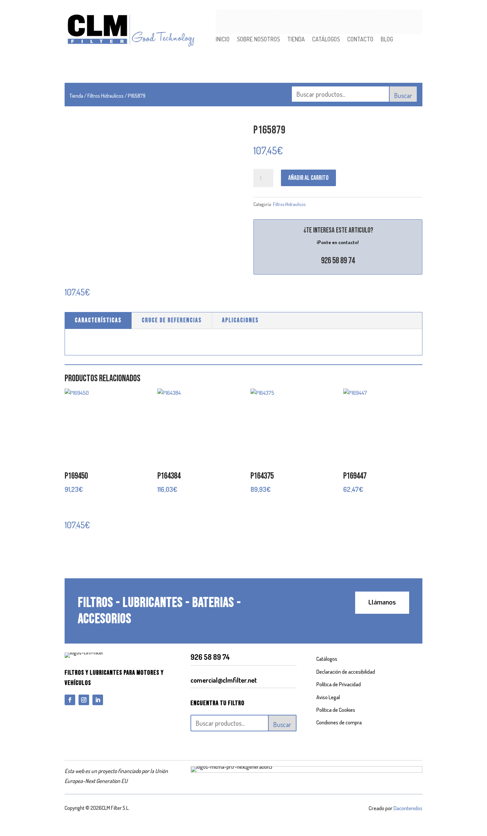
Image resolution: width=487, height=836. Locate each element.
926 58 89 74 (338, 261)
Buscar (403, 95)
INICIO (223, 40)
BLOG (387, 40)
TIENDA (296, 40)
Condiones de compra (339, 722)
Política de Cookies (335, 709)
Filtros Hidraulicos (105, 95)
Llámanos (382, 602)
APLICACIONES (240, 320)
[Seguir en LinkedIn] (97, 700)
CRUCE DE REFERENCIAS (172, 320)
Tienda (76, 95)
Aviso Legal (328, 697)
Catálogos (326, 658)
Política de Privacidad (338, 684)
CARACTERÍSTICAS (98, 320)
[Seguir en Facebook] (70, 700)
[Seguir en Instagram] (84, 700)
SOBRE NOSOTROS (258, 40)
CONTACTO (360, 40)
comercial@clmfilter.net (223, 680)
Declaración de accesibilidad (345, 671)
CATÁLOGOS (326, 40)
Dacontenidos (408, 808)
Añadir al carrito (308, 178)
